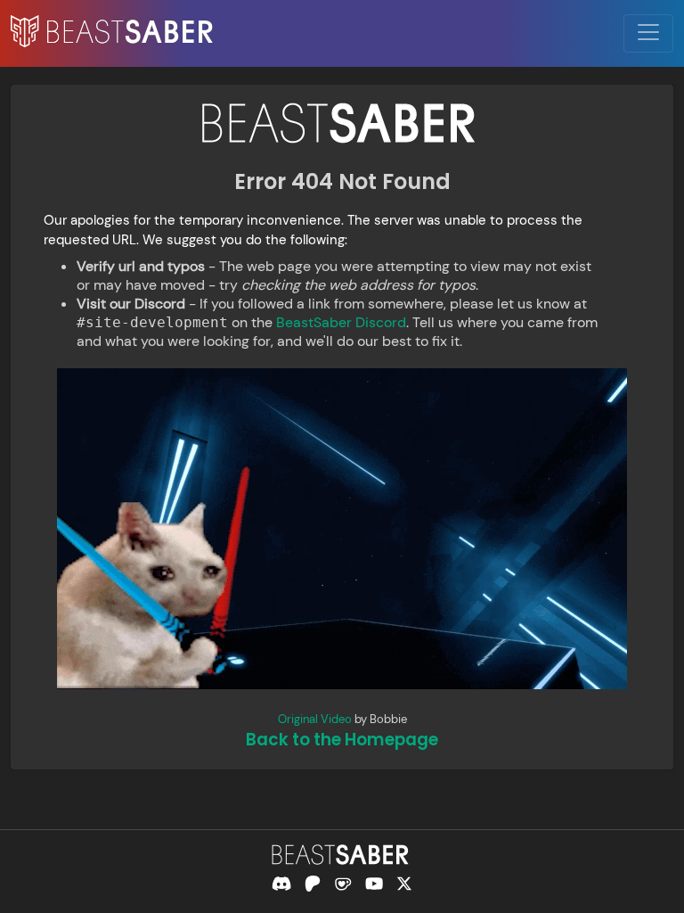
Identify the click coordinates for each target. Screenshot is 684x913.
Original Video (315, 719)
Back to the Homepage (342, 740)
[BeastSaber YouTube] (374, 884)
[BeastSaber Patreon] (313, 884)
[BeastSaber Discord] (281, 884)
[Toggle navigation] (648, 33)
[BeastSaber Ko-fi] (343, 884)
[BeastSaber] (342, 854)
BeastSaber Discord (341, 322)
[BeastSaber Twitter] (404, 884)
